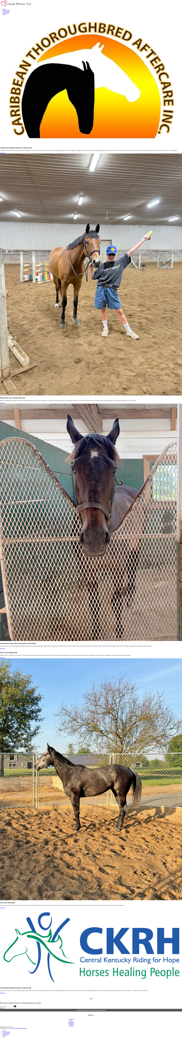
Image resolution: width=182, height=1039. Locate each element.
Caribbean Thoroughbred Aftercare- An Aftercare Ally (16, 147)
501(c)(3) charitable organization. (19, 1028)
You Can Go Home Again (7, 902)
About (4, 9)
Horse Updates (6, 10)
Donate (4, 14)
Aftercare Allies (6, 11)
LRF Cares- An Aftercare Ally (8, 652)
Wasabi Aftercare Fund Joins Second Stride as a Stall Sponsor (18, 643)
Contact (4, 1035)
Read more (2, 152)
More (91, 998)
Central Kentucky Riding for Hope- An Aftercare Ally (15, 988)
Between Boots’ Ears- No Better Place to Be (12, 398)
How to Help (6, 13)
